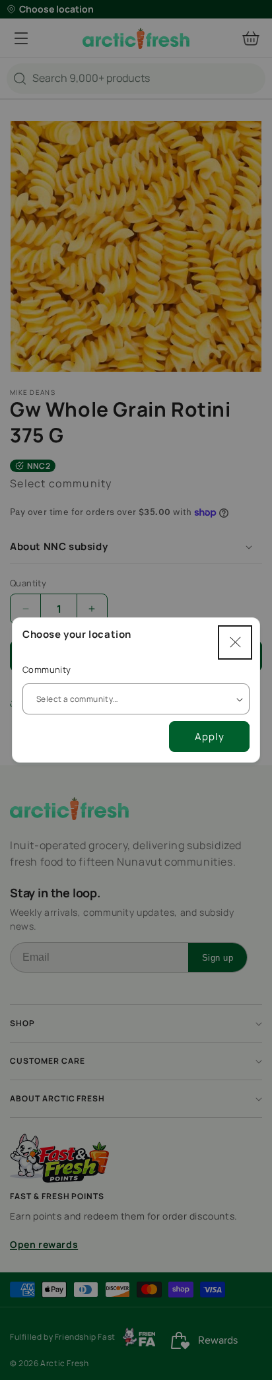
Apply (209, 736)
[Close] (235, 642)
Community (46, 669)
